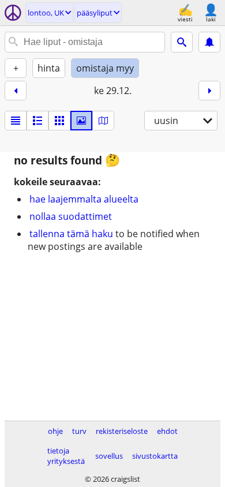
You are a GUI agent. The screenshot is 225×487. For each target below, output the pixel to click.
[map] (103, 120)
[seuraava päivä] (209, 90)
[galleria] (81, 120)
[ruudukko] (59, 120)
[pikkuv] (37, 120)
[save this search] (209, 42)
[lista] (16, 120)
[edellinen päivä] (16, 90)
